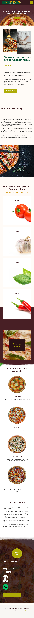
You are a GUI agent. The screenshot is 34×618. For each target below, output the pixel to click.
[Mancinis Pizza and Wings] (11, 2)
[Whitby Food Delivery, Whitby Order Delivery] (5, 582)
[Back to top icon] (30, 614)
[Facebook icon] (17, 612)
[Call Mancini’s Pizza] (17, 553)
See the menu (16, 17)
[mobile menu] (31, 2)
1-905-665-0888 (16, 565)
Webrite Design (23, 610)
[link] (17, 553)
